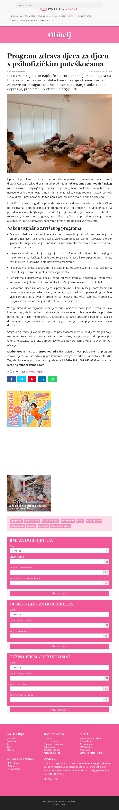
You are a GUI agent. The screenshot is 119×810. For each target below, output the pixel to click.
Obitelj (71, 16)
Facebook (14, 763)
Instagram (15, 768)
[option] (29, 493)
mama (80, 520)
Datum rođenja (17, 556)
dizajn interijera (50, 520)
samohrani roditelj (60, 526)
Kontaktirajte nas (52, 749)
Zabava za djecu (19, 20)
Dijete (62, 16)
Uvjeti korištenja (51, 741)
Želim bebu (30, 16)
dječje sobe (16, 520)
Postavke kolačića (52, 752)
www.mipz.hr (37, 371)
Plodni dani (85, 741)
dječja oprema (93, 520)
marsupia (43, 526)
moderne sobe (32, 520)
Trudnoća (43, 16)
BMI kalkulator (87, 747)
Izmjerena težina (18, 684)
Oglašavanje (49, 747)
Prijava (35, 20)
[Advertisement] (29, 448)
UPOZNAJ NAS (51, 779)
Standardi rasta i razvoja (92, 752)
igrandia (31, 526)
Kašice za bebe (84, 16)
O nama (47, 738)
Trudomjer (85, 749)
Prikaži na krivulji (59, 593)
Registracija (47, 20)
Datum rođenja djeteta (21, 620)
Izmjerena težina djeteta (21, 567)
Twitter (13, 766)
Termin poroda (87, 744)
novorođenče (67, 520)
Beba (54, 16)
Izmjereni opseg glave (20, 631)
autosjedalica (17, 526)
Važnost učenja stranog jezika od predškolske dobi (28, 507)
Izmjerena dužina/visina (21, 695)
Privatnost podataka (53, 744)
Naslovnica (17, 16)
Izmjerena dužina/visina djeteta (25, 578)
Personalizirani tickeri (90, 738)
